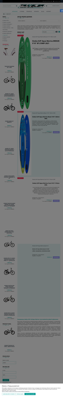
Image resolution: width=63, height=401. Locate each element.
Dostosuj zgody (20, 394)
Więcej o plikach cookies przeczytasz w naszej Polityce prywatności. (16, 391)
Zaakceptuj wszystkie (30, 394)
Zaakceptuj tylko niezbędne (9, 394)
